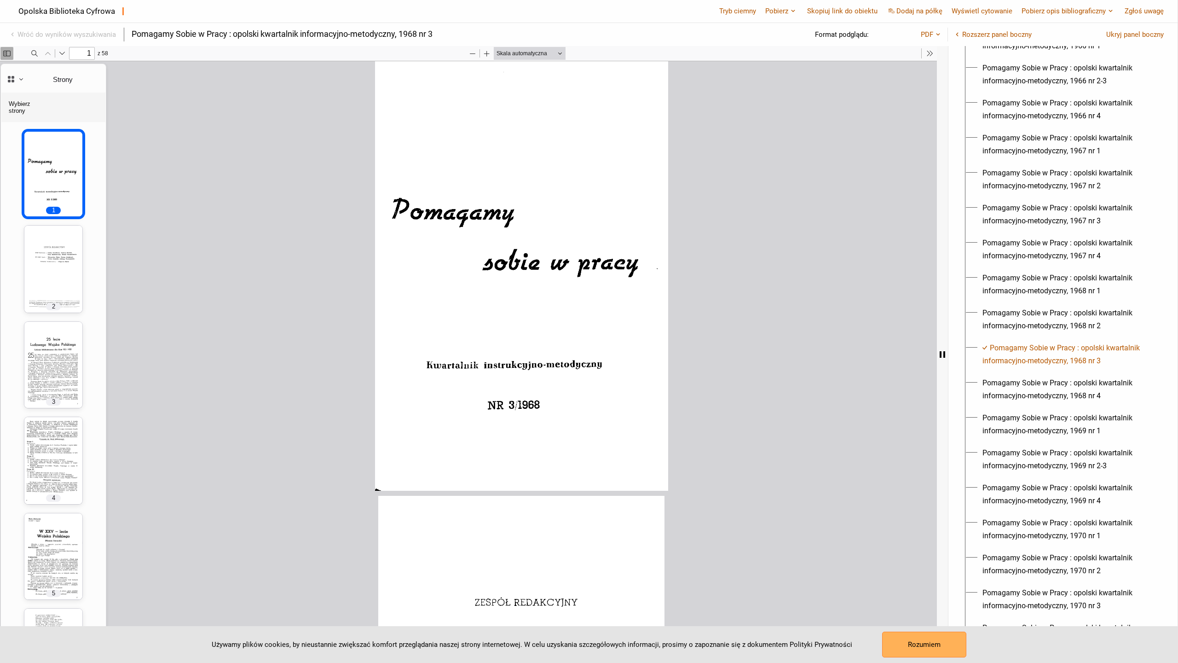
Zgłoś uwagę (1144, 11)
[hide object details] (942, 354)
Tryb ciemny (737, 11)
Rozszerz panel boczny (997, 34)
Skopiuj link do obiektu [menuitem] (842, 11)
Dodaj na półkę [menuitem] (919, 11)
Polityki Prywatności (821, 644)
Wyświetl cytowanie (982, 11)
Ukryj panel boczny (1135, 34)
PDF (927, 34)
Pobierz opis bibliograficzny (1064, 11)
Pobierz (776, 11)
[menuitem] (1068, 74)
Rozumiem (924, 644)
